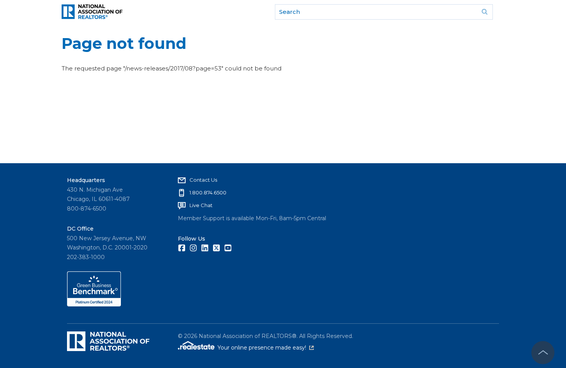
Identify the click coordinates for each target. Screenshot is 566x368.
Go (484, 12)
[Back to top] (542, 352)
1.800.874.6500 (207, 192)
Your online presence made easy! (266, 347)
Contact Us (203, 180)
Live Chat (201, 205)
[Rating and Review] (94, 304)
